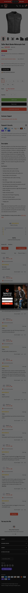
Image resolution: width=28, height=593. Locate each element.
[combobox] (3, 301)
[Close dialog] (26, 285)
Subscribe (7, 303)
